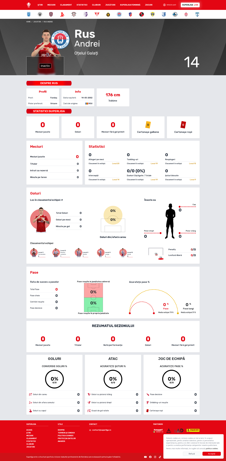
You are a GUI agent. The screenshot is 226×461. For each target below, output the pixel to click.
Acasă (29, 430)
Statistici (31, 441)
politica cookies (212, 448)
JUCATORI (37, 22)
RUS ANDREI (48, 22)
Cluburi (30, 444)
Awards (61, 441)
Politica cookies (65, 436)
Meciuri (29, 436)
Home (28, 22)
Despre (61, 430)
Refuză (192, 453)
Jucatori (30, 447)
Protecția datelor (67, 438)
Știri (28, 433)
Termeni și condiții (66, 433)
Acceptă (211, 453)
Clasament (31, 438)
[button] (169, 5)
